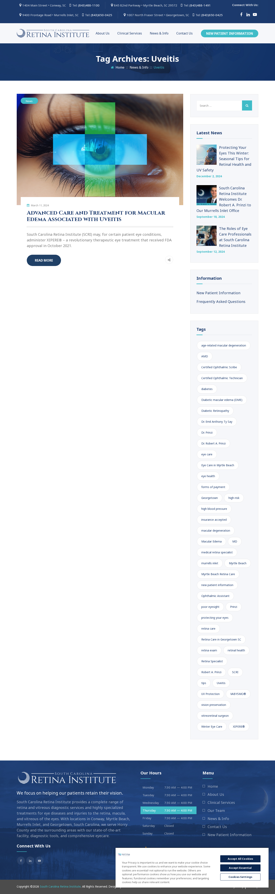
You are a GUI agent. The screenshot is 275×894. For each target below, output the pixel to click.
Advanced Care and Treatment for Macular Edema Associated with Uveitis (96, 216)
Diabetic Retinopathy (215, 411)
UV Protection (210, 694)
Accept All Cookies (240, 859)
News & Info (159, 33)
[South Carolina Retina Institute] (53, 33)
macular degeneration (215, 530)
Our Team (216, 810)
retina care (208, 628)
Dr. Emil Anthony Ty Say (216, 422)
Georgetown (209, 498)
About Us (103, 33)
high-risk (233, 498)
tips (203, 683)
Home (119, 67)
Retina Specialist (212, 661)
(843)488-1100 (89, 5)
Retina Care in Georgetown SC (221, 639)
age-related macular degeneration (223, 345)
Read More (44, 260)
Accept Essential (240, 868)
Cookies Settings (240, 877)
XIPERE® (239, 726)
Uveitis (221, 683)
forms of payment (213, 487)
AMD (204, 356)
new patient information (217, 585)
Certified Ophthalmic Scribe (219, 367)
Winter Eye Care (211, 726)
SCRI (235, 672)
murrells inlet (209, 563)
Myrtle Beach (237, 563)
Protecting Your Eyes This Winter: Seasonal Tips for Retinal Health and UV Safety (223, 158)
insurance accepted (214, 520)
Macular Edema (211, 541)
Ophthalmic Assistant (215, 596)
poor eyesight (210, 607)
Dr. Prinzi (207, 432)
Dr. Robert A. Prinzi (213, 443)
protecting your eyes (214, 618)
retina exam (209, 650)
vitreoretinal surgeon (215, 716)
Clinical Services (129, 33)
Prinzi (233, 607)
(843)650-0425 (102, 15)
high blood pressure (214, 509)
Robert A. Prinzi (211, 672)
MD (234, 541)
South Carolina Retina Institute (60, 886)
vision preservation (213, 705)
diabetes (207, 389)
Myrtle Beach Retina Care (218, 574)
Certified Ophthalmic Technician (222, 378)
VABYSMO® (238, 694)
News (29, 101)
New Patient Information (229, 33)
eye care (206, 454)
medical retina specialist (217, 552)
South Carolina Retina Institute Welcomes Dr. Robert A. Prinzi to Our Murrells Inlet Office (223, 199)
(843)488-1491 (200, 5)
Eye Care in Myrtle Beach (217, 465)
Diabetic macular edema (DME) (221, 400)
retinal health (236, 650)
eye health (208, 476)
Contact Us (184, 33)
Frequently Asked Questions (220, 301)
